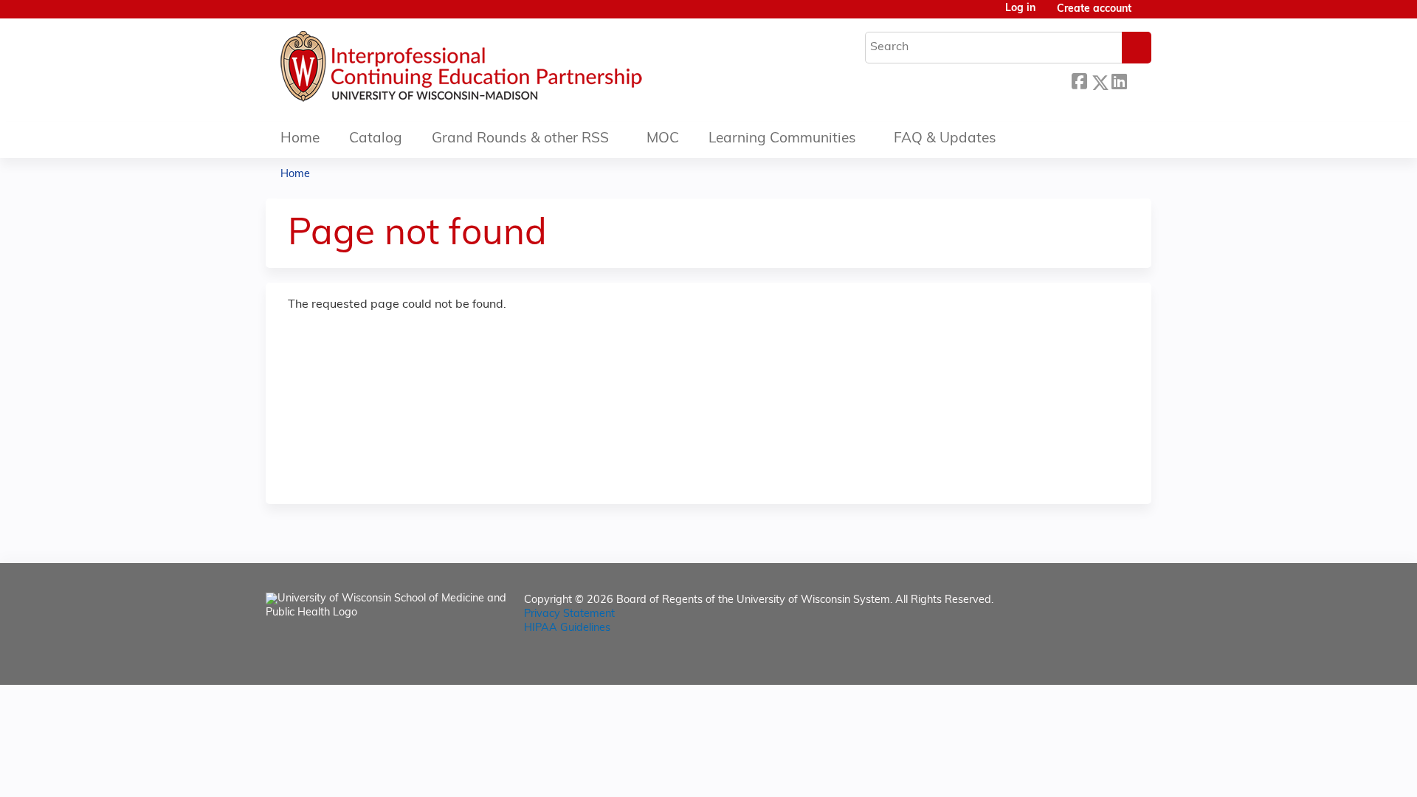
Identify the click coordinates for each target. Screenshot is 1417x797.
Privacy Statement (569, 614)
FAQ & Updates (945, 139)
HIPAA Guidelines (567, 628)
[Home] (505, 70)
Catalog (375, 139)
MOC (663, 139)
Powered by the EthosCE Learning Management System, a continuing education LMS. (1099, 661)
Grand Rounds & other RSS (520, 139)
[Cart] (1146, 15)
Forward (1138, 78)
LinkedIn (1118, 80)
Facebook (1079, 80)
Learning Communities (782, 139)
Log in (1020, 9)
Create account (1094, 9)
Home (300, 139)
